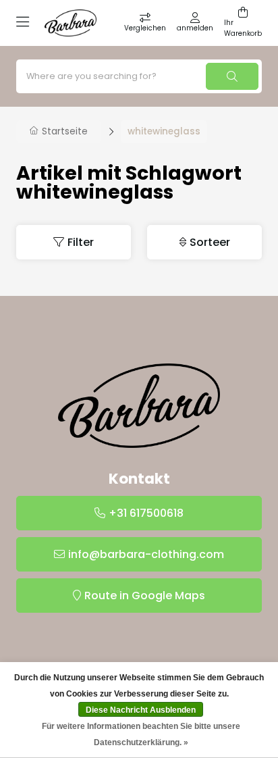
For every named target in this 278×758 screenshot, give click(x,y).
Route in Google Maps (144, 595)
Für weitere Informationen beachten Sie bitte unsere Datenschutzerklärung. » (141, 734)
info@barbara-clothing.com (146, 554)
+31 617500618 (146, 513)
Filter (80, 242)
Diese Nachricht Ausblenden (141, 710)
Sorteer (210, 242)
